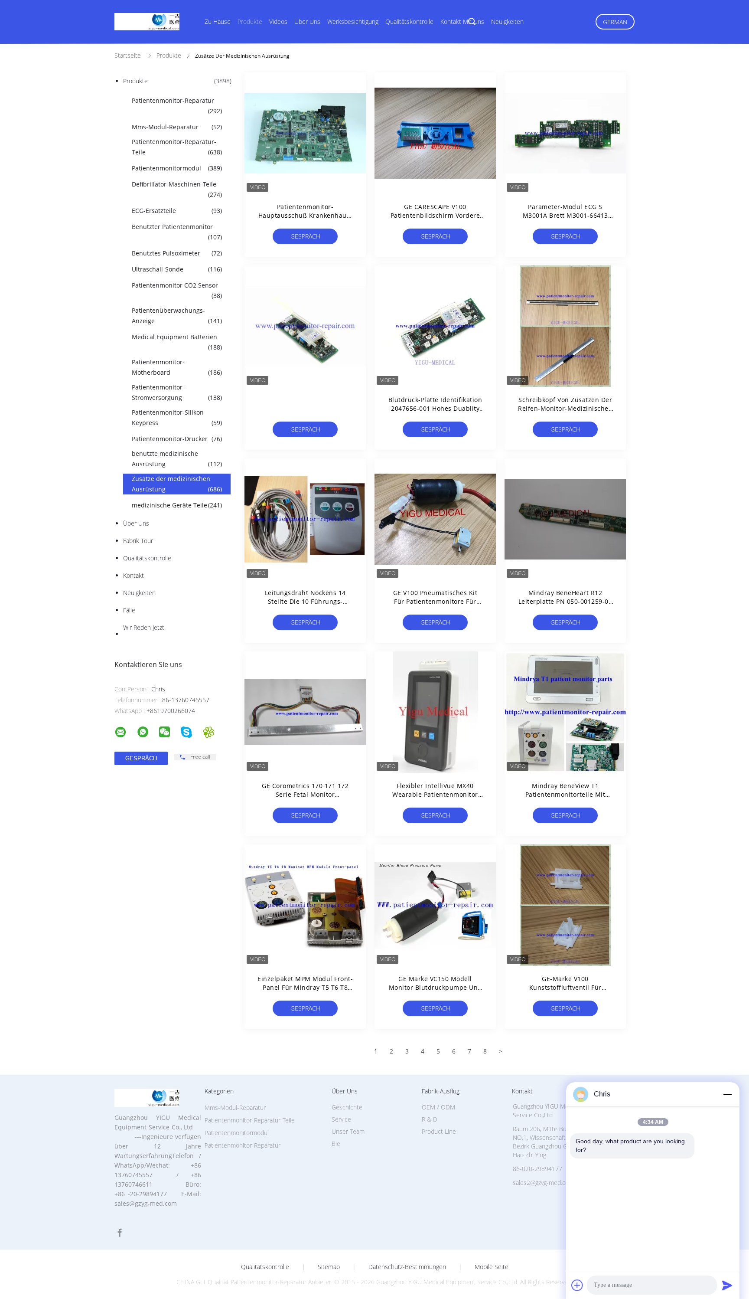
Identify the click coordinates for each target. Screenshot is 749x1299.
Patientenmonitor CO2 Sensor (177, 290)
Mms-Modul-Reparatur (177, 127)
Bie (336, 1143)
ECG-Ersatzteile (177, 210)
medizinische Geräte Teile (177, 505)
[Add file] (577, 1285)
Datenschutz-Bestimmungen (407, 1267)
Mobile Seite (491, 1267)
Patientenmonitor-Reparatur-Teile (177, 146)
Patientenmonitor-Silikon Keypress (177, 417)
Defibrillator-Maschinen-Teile (177, 189)
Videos (278, 21)
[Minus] (727, 1094)
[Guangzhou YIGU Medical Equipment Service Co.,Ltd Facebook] (119, 1233)
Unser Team (348, 1131)
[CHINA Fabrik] (305, 326)
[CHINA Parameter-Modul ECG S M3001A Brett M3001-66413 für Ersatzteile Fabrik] (565, 133)
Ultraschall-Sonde (177, 269)
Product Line (439, 1131)
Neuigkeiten (507, 21)
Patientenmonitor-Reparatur (177, 105)
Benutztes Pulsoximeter (177, 253)
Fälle (129, 610)
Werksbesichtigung (352, 21)
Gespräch (305, 236)
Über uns (307, 21)
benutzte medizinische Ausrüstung (177, 458)
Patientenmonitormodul (177, 168)
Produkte (250, 21)
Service (341, 1119)
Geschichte (347, 1107)
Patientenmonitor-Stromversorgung (177, 392)
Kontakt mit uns (462, 21)
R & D (429, 1119)
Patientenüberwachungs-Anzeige (177, 315)
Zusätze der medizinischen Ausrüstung (177, 483)
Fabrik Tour (138, 541)
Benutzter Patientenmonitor (177, 231)
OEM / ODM (438, 1107)
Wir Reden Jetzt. (144, 627)
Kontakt (133, 575)
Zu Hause (218, 21)
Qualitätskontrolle (409, 21)
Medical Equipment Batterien (177, 342)
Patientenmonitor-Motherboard (177, 367)
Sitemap (329, 1267)
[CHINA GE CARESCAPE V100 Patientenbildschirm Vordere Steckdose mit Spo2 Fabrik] (435, 133)
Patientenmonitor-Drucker (177, 439)
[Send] (727, 1285)
